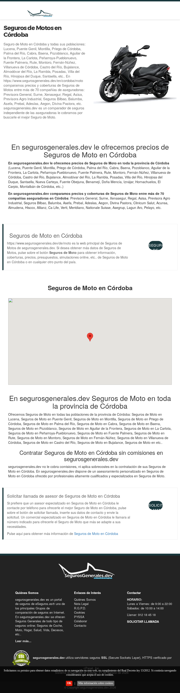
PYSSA (79, 617)
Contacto (80, 625)
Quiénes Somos (85, 599)
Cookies (79, 612)
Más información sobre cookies (95, 683)
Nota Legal (81, 603)
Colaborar (80, 621)
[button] (90, 337)
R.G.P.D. (80, 608)
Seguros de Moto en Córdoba (96, 533)
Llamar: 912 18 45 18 (141, 614)
